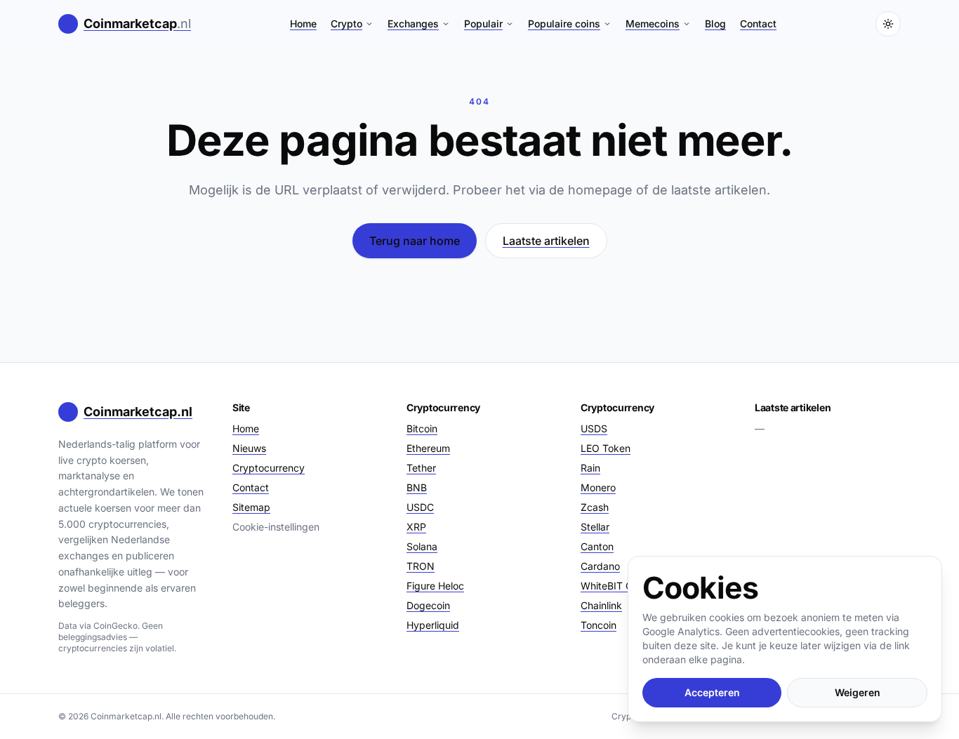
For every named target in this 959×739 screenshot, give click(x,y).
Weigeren (857, 692)
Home (303, 23)
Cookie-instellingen (275, 527)
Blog (715, 23)
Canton (597, 546)
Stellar (595, 527)
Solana (421, 546)
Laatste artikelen (546, 241)
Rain (590, 468)
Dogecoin (428, 605)
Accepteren (712, 692)
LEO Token (605, 448)
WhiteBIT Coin (613, 586)
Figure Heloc (435, 586)
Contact (758, 23)
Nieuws (249, 448)
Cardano (600, 566)
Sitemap (251, 507)
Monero (598, 487)
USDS (594, 428)
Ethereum (428, 448)
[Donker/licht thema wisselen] (888, 23)
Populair (483, 23)
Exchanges (413, 23)
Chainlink (601, 605)
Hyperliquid (432, 625)
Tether (421, 468)
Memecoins (653, 23)
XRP (416, 527)
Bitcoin (421, 428)
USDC (420, 507)
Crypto (346, 23)
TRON (420, 566)
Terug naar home (414, 241)
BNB (416, 487)
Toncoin (598, 625)
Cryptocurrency (268, 468)
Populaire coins (564, 23)
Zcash (595, 507)
